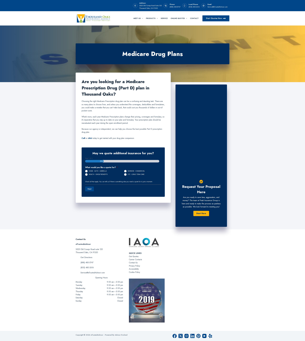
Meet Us (137, 18)
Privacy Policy (134, 265)
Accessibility (134, 269)
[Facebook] (175, 336)
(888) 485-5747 (175, 7)
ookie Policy (135, 272)
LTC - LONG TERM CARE (136, 174)
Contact (194, 18)
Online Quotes (178, 18)
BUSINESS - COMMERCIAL (136, 171)
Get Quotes (134, 256)
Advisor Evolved (121, 335)
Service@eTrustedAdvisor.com (218, 7)
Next (89, 189)
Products (150, 18)
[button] (201, 213)
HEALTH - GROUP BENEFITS (98, 174)
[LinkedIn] (192, 336)
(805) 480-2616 (194, 7)
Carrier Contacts (135, 259)
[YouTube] (204, 336)
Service (164, 18)
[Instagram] (186, 336)
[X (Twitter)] (180, 336)
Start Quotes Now (214, 18)
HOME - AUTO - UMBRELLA (98, 171)
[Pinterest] (198, 336)
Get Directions (86, 257)
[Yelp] (210, 336)
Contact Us (133, 262)
